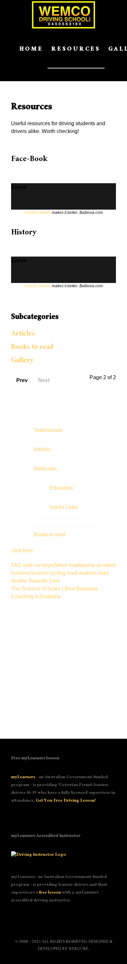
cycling (58, 573)
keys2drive (55, 565)
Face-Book (29, 160)
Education (61, 488)
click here (22, 550)
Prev (22, 380)
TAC (17, 565)
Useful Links (63, 507)
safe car (32, 565)
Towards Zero (44, 581)
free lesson (50, 892)
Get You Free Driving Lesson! (66, 801)
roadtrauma (82, 565)
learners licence (30, 573)
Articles (23, 334)
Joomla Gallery (37, 212)
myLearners (23, 777)
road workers (82, 573)
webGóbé (78, 949)
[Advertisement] (63, 664)
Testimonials (48, 430)
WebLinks (45, 468)
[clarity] (63, 15)
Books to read (32, 347)
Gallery (22, 361)
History (23, 233)
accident (106, 565)
